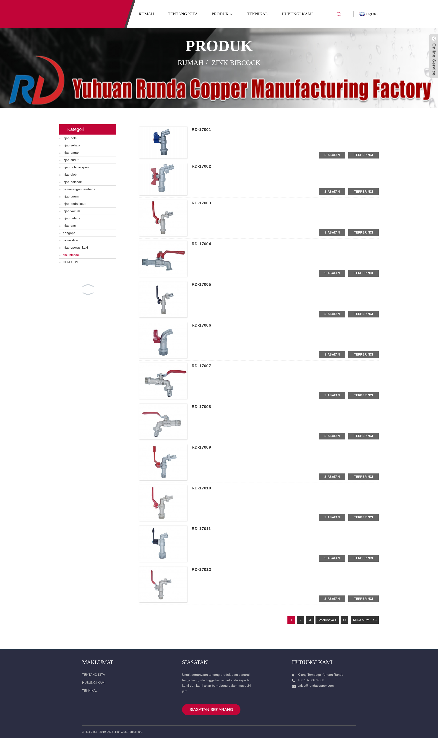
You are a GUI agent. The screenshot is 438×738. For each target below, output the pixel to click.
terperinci (363, 155)
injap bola (70, 138)
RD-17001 (201, 129)
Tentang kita (183, 14)
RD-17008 (201, 406)
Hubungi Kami (297, 14)
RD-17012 (201, 569)
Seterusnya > (327, 620)
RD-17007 (201, 366)
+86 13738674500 (311, 680)
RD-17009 (201, 447)
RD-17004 (201, 244)
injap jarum (71, 196)
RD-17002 (201, 166)
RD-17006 (201, 325)
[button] (87, 284)
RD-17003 (201, 203)
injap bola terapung (77, 167)
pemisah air (71, 240)
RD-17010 (201, 488)
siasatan (332, 155)
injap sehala (71, 145)
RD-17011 (201, 528)
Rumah (146, 14)
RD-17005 (201, 284)
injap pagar (71, 152)
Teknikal (257, 14)
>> (344, 620)
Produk (220, 14)
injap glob (70, 174)
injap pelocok (72, 182)
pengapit (69, 233)
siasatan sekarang (211, 709)
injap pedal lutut (74, 203)
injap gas (69, 225)
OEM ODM (70, 262)
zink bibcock (236, 62)
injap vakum (71, 211)
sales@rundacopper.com (316, 685)
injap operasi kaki (75, 247)
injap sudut (70, 160)
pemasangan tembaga (79, 189)
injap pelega (71, 218)
